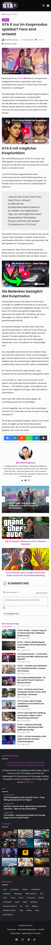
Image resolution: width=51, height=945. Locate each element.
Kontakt (41, 929)
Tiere (21, 910)
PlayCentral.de (24, 762)
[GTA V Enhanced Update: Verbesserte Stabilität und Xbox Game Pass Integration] (41, 871)
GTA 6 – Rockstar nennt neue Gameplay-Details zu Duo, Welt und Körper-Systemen (31, 692)
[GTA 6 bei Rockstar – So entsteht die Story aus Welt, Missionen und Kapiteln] (8, 657)
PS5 (27, 906)
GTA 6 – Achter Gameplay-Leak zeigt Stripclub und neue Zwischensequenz (31, 739)
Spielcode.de (37, 762)
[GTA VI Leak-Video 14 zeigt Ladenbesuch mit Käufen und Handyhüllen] (8, 704)
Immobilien (7, 902)
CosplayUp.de (39, 765)
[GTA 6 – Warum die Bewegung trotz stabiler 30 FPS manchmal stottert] (8, 645)
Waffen (29, 910)
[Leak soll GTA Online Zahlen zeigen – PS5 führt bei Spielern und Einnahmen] (9, 833)
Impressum (11, 929)
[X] (28, 480)
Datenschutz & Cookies (31, 933)
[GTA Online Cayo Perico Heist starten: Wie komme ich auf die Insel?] (9, 862)
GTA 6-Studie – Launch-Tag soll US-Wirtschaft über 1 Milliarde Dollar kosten (31, 633)
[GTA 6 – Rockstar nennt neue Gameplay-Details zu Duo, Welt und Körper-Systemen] (8, 692)
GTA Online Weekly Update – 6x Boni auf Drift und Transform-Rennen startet (31, 680)
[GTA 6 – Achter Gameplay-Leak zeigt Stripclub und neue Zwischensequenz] (8, 739)
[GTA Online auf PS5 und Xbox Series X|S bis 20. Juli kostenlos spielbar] (25, 843)
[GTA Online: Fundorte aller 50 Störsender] (9, 852)
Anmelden (43, 593)
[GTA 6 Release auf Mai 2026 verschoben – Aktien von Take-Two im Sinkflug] (9, 843)
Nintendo (34, 902)
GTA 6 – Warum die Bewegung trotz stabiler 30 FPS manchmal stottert (31, 645)
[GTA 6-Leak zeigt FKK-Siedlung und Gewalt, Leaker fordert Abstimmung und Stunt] (8, 716)
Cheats (25, 889)
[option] (25, 499)
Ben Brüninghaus (11, 40)
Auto (5, 889)
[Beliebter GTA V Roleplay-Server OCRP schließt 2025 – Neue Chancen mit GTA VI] (41, 862)
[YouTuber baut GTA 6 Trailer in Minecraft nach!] (25, 862)
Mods (17, 902)
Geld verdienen (31, 894)
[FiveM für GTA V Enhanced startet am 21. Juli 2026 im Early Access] (9, 871)
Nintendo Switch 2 (10, 906)
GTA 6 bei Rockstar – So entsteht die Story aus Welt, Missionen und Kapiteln (32, 656)
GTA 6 (15, 14)
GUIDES (41, 898)
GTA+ (5, 898)
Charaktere (14, 889)
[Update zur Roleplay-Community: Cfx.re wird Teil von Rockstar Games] (25, 852)
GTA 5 (13, 898)
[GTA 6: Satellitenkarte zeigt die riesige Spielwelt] (41, 833)
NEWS (25, 902)
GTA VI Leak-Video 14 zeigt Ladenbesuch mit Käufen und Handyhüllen (23, 505)
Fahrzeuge (18, 894)
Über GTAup (15, 933)
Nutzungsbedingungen (27, 929)
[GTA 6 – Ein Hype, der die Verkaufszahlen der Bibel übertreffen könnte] (41, 852)
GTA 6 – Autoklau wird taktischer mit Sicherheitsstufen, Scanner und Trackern (32, 668)
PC (21, 906)
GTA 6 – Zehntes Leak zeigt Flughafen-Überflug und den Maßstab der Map (30, 727)
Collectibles (35, 889)
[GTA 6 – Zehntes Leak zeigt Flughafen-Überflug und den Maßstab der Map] (8, 728)
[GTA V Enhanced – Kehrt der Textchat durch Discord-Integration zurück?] (25, 871)
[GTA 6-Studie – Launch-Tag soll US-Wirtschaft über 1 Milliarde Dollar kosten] (8, 634)
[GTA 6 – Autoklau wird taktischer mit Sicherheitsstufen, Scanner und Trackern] (8, 669)
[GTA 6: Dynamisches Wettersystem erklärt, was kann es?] (41, 843)
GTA (41, 894)
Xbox (37, 910)
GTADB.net (11, 762)
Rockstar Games (9, 910)
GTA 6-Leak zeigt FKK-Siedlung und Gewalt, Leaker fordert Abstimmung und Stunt (31, 715)
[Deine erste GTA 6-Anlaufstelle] (10, 5)
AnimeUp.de (26, 765)
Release (35, 906)
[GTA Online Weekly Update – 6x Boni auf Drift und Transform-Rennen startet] (8, 681)
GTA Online (31, 898)
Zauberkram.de (13, 765)
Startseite (7, 14)
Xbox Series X (8, 915)
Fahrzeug (6, 894)
